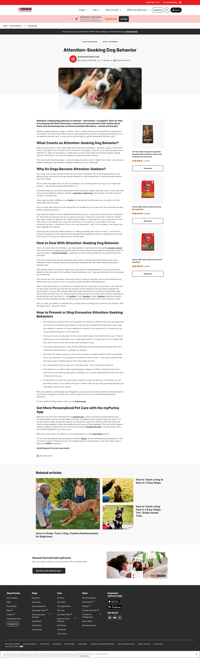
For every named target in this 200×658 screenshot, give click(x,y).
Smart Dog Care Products (38, 615)
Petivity (85, 606)
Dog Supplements (39, 606)
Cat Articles (61, 634)
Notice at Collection (29, 644)
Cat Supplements (64, 606)
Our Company (12, 598)
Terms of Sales (69, 644)
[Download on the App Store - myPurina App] (114, 601)
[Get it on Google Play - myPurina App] (115, 607)
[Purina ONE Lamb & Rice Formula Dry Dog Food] (147, 242)
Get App (124, 19)
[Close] (72, 19)
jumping (86, 296)
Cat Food (60, 598)
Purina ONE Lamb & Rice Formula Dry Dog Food (147, 261)
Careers (10, 614)
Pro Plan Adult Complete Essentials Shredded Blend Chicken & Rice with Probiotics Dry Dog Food (147, 154)
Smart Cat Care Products (63, 620)
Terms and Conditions (12, 644)
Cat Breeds (61, 629)
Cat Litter (61, 610)
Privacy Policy (44, 644)
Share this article (123, 60)
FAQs (9, 602)
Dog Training (110, 42)
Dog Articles (37, 629)
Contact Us (12, 624)
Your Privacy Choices (12, 646)
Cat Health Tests (63, 614)
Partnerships (12, 606)
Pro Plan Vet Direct (89, 610)
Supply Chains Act (144, 644)
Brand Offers (87, 621)
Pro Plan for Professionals (87, 615)
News (9, 610)
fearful (70, 200)
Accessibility (57, 644)
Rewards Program (89, 625)
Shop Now (158, 10)
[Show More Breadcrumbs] (24, 25)
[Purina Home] (25, 10)
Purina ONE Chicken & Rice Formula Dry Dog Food (146, 208)
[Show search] (167, 10)
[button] (147, 168)
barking (72, 296)
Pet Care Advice (15, 26)
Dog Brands (36, 621)
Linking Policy (82, 644)
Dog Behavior (90, 42)
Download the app (93, 427)
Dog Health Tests (39, 610)
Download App (132, 32)
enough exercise (115, 248)
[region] (100, 654)
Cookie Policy (158, 644)
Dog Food (36, 598)
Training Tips (32, 26)
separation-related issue (83, 193)
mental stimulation (60, 253)
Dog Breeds (36, 625)
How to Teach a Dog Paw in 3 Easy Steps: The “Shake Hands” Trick (148, 511)
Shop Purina (87, 602)
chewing (101, 296)
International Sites (14, 619)
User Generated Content (126, 644)
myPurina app (80, 401)
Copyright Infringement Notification (103, 644)
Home (5, 26)
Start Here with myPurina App (48, 571)
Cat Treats (61, 602)
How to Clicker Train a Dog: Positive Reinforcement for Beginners (67, 535)
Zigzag (83, 438)
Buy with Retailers (89, 598)
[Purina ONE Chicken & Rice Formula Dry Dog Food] (147, 189)
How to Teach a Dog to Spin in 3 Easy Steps (149, 481)
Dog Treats (36, 602)
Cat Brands (61, 625)
